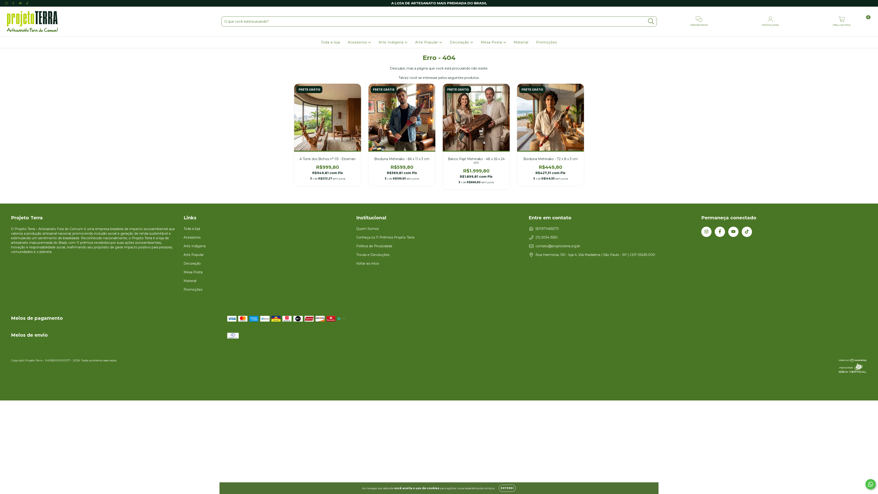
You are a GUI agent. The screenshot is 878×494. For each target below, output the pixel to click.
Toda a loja (330, 42)
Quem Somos (367, 229)
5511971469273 (547, 229)
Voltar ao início (367, 263)
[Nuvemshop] (852, 360)
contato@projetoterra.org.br (557, 246)
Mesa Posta (492, 42)
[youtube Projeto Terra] (20, 3)
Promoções (546, 42)
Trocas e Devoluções (372, 255)
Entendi (507, 488)
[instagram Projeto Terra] (6, 3)
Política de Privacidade (374, 246)
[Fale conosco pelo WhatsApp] (870, 484)
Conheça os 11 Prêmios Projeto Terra (385, 237)
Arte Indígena (392, 42)
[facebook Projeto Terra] (13, 3)
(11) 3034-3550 (546, 237)
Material (521, 42)
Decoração (460, 42)
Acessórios (358, 42)
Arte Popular (427, 42)
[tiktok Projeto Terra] (27, 3)
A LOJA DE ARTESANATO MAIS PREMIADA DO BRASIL (439, 3)
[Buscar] (651, 21)
